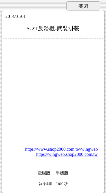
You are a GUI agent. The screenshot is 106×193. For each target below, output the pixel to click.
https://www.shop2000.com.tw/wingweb (61, 149)
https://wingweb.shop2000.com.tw (67, 154)
